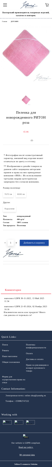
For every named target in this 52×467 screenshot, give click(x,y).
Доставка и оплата (34, 359)
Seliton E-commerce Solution (26, 464)
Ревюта (5, 350)
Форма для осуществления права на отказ (13, 380)
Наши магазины (9, 356)
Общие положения (11, 362)
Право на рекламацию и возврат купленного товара (37, 368)
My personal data (27, 455)
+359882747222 (22, 401)
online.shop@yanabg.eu (35, 395)
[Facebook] (5, 407)
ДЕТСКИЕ (14, 21)
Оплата (29, 353)
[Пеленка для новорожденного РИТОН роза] (26, 81)
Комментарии (13, 289)
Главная (4, 21)
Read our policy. (26, 447)
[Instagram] (11, 407)
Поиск (5, 345)
